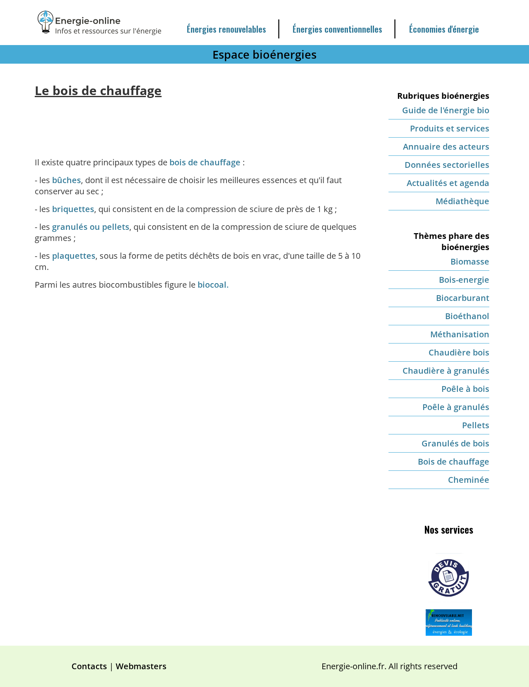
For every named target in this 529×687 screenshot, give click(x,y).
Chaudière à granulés (446, 370)
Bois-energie (464, 279)
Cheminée (468, 479)
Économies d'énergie (444, 29)
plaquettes (73, 255)
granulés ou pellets (90, 226)
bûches (66, 180)
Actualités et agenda (448, 182)
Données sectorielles (447, 164)
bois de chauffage (205, 162)
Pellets (475, 425)
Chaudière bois (459, 352)
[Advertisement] (201, 121)
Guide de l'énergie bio (445, 110)
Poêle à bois (465, 388)
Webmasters (141, 666)
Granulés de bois (455, 443)
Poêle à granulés (455, 407)
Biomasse (469, 261)
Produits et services (449, 128)
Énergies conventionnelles (337, 29)
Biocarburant (462, 297)
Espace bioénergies (264, 54)
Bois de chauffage (453, 461)
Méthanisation (459, 334)
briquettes (73, 209)
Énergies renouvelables (226, 29)
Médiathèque (462, 201)
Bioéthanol (467, 316)
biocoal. (213, 284)
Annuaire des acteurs (446, 146)
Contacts (89, 666)
